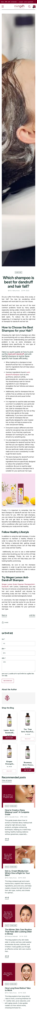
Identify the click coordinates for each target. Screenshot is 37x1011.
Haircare (18, 272)
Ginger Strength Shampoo (9, 763)
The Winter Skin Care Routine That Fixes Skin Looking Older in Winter (18, 931)
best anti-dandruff (16, 354)
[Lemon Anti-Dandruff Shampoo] (9, 719)
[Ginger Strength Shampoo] (9, 750)
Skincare (13, 806)
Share (6, 622)
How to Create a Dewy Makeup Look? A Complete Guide (17, 812)
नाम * (3, 639)
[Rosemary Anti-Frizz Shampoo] (27, 751)
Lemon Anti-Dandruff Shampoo (9, 732)
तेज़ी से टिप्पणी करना (7, 681)
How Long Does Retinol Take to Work (18, 989)
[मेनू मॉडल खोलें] (3, 7)
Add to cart (9, 738)
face (6, 806)
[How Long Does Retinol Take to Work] (18, 974)
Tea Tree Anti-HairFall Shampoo (27, 731)
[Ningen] (19, 6)
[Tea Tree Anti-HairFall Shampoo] (27, 718)
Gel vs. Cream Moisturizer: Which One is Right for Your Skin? (17, 873)
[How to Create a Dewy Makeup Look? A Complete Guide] (18, 796)
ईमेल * (3, 649)
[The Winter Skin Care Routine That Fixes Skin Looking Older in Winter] (18, 915)
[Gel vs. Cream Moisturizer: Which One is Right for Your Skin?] (18, 857)
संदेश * (4, 658)
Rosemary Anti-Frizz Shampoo (28, 764)
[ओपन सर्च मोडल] (29, 7)
